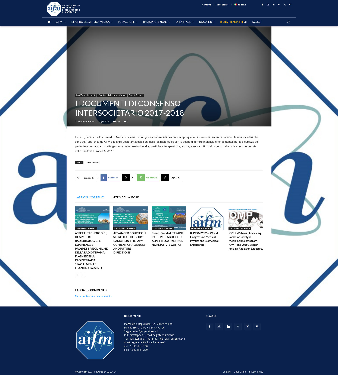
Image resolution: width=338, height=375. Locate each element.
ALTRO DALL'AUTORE (125, 197)
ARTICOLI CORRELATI (91, 197)
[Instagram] (268, 5)
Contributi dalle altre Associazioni (112, 95)
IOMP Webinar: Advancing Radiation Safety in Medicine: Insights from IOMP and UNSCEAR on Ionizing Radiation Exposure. (246, 240)
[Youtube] (290, 5)
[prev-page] (77, 275)
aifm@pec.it (136, 335)
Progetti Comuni (136, 95)
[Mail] (279, 5)
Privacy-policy (256, 371)
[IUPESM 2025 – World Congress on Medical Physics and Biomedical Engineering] (207, 218)
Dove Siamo (240, 371)
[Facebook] (262, 5)
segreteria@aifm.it (163, 335)
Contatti (227, 371)
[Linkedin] (274, 5)
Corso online (92, 162)
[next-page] (83, 275)
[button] (288, 22)
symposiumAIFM (86, 121)
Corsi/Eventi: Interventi (85, 95)
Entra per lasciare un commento (93, 296)
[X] (285, 5)
